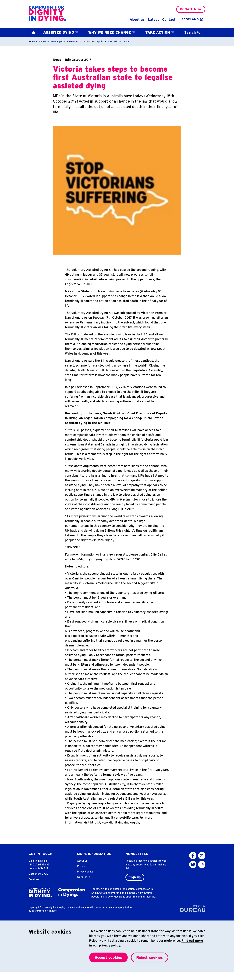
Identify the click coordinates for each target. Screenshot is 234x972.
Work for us (83, 877)
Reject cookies (149, 957)
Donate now (191, 9)
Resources (83, 866)
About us (137, 19)
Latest (153, 19)
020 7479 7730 (38, 873)
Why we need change (109, 32)
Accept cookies (108, 957)
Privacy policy (85, 871)
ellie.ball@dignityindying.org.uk (88, 559)
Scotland (190, 19)
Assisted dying (58, 32)
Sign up (135, 877)
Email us (34, 879)
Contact (169, 19)
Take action (157, 32)
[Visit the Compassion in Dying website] (71, 892)
